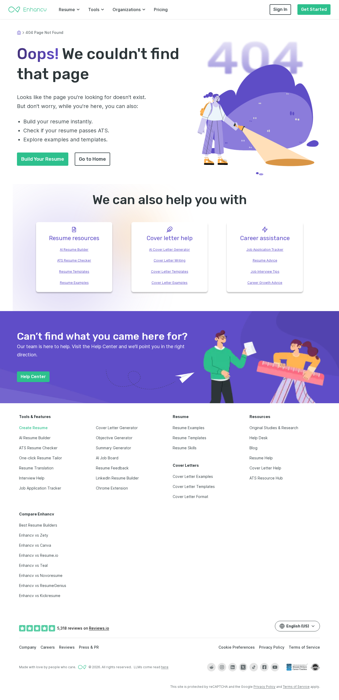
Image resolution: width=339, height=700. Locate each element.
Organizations (127, 9)
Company (27, 647)
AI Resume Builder (74, 250)
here (164, 667)
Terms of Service (304, 647)
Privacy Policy (271, 647)
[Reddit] (211, 667)
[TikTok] (253, 667)
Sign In (280, 9)
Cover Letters (186, 465)
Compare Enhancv (36, 514)
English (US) (297, 626)
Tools (93, 9)
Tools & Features (35, 416)
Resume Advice (265, 260)
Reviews (67, 647)
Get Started (314, 9)
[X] (243, 667)
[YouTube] (275, 667)
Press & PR (89, 647)
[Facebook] (264, 667)
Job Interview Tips (265, 271)
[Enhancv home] (27, 9)
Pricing (161, 9)
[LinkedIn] (232, 667)
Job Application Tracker (264, 250)
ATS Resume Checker (74, 260)
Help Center (33, 376)
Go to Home (92, 159)
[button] (258, 119)
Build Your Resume (42, 159)
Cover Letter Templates (169, 271)
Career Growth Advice (264, 283)
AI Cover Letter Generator (169, 250)
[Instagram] (222, 667)
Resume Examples (74, 283)
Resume (67, 9)
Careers (48, 647)
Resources (259, 416)
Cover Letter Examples (169, 283)
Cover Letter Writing (169, 260)
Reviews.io (99, 628)
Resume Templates (74, 271)
